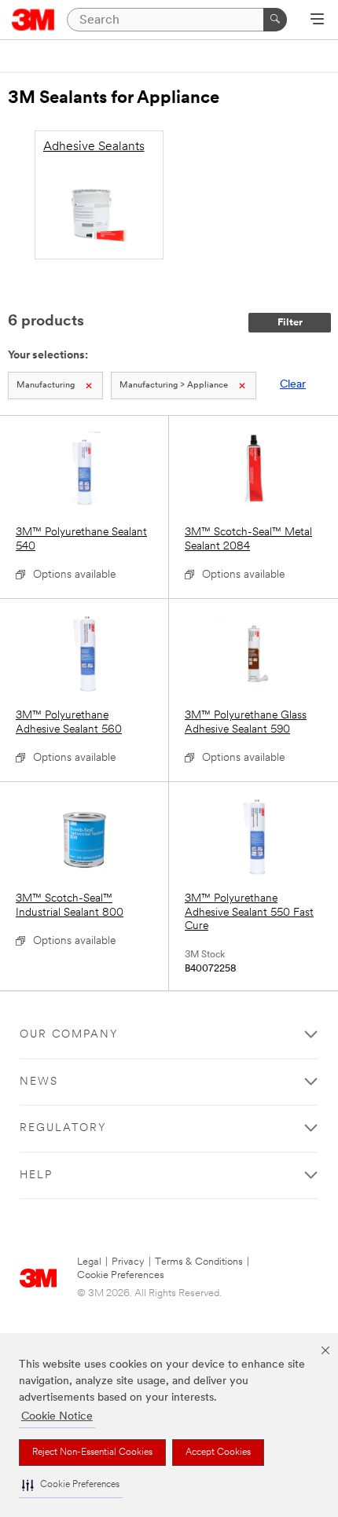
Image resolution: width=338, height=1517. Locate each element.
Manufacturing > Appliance (173, 385)
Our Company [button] (69, 1035)
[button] (71, 1485)
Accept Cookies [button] (218, 1452)
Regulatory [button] (63, 1128)
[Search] (275, 19)
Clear (293, 385)
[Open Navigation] (317, 20)
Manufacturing (46, 385)
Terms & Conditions (199, 1262)
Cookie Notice (57, 1417)
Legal (89, 1262)
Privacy (128, 1262)
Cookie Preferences (120, 1275)
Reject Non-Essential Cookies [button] (92, 1452)
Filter (290, 323)
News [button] (39, 1082)
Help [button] (36, 1175)
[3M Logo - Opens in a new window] (33, 19)
